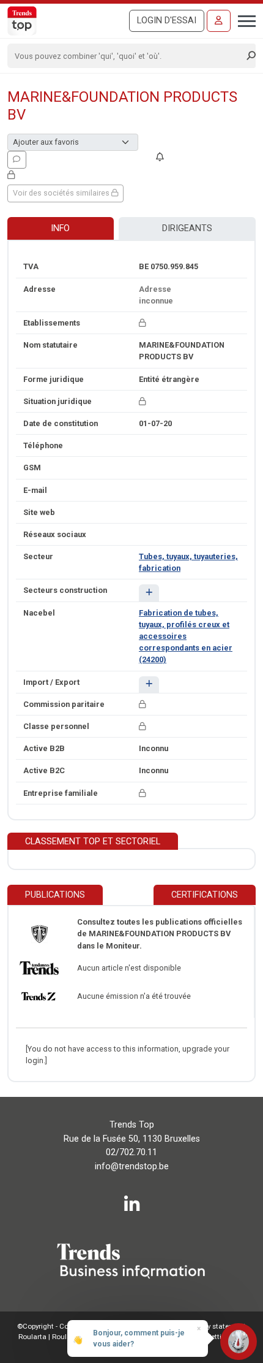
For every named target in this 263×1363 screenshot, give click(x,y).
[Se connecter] (219, 21)
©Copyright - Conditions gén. (64, 1326)
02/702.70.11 (131, 1152)
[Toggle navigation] (243, 19)
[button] (149, 592)
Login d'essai (166, 20)
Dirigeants (187, 228)
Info (60, 228)
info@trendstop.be (132, 1166)
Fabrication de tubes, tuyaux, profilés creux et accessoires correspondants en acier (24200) (185, 636)
